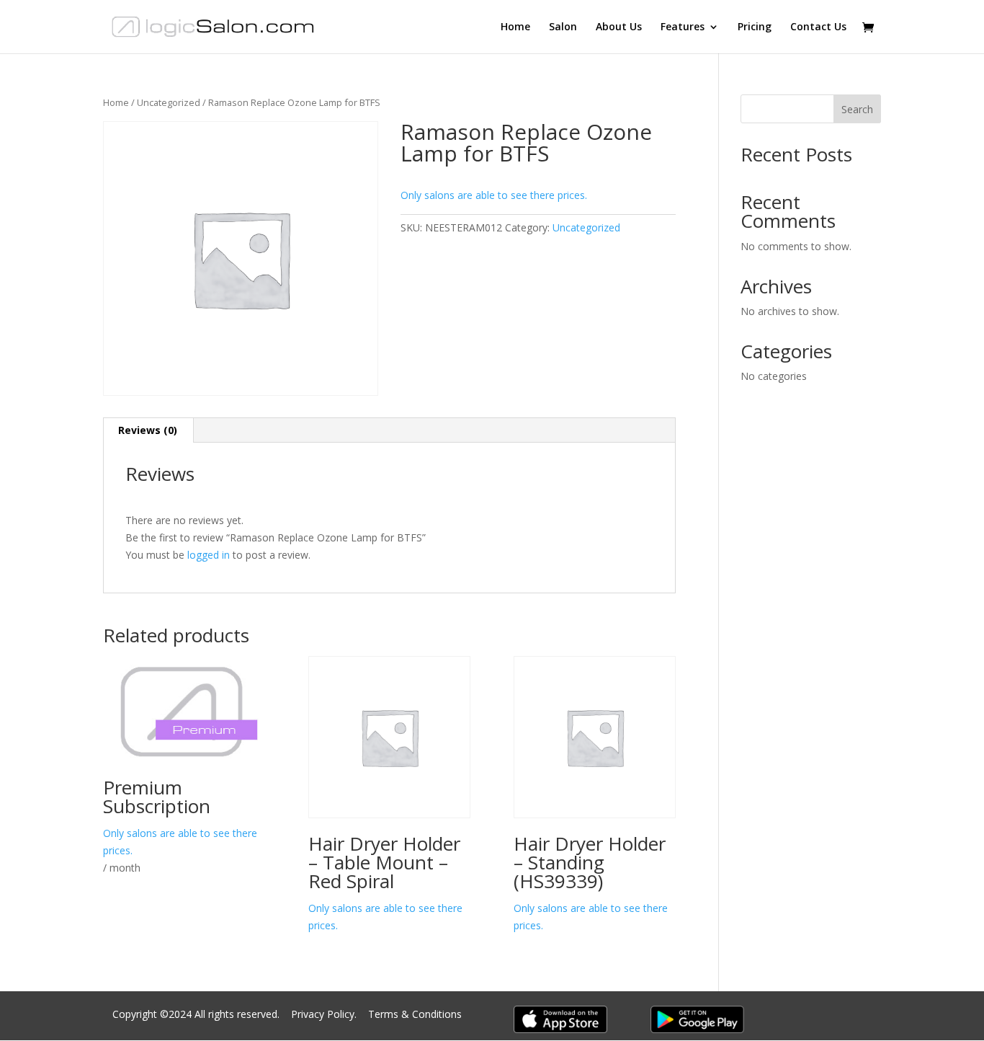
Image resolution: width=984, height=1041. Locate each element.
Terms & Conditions (415, 1014)
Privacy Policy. (325, 1014)
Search (857, 109)
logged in (208, 555)
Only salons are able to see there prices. (494, 195)
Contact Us (818, 27)
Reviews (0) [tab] (147, 430)
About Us (619, 27)
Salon (563, 27)
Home (515, 27)
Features (683, 27)
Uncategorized (168, 102)
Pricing (754, 27)
